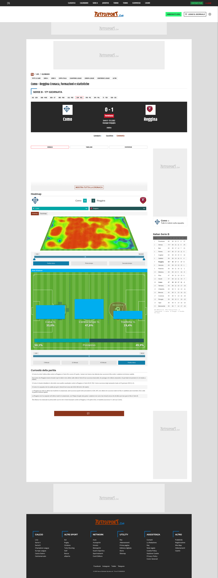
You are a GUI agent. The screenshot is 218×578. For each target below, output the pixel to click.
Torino (115, 3)
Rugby (66, 543)
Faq (148, 545)
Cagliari (160, 255)
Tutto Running (69, 548)
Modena (161, 272)
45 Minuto (103, 362)
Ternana (161, 286)
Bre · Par (61, 97)
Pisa (159, 275)
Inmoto (95, 545)
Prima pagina (124, 545)
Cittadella (161, 289)
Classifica (71, 3)
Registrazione (180, 543)
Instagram (106, 566)
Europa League (89, 78)
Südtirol (160, 258)
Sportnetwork (98, 553)
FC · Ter (105, 97)
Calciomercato (40, 556)
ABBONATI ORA (173, 14)
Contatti (150, 540)
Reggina (95, 208)
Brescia (160, 292)
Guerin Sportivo (98, 551)
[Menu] (8, 3)
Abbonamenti (124, 543)
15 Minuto (75, 362)
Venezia (160, 265)
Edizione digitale (125, 548)
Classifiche (109, 136)
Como (37, 208)
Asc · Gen (35, 97)
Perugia (160, 299)
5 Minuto (46, 362)
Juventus (105, 3)
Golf (65, 551)
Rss (121, 540)
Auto (94, 540)
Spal (159, 303)
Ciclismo (67, 545)
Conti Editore (97, 556)
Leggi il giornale (196, 14)
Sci (65, 540)
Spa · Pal (97, 97)
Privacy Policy (152, 556)
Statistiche (128, 147)
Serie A (95, 3)
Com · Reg (79, 97)
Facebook (97, 566)
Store (122, 551)
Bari (159, 248)
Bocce (66, 553)
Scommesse (136, 3)
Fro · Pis (88, 97)
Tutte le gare (36, 78)
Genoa (160, 245)
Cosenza (161, 296)
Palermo (161, 268)
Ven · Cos (113, 97)
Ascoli (160, 279)
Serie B (53, 78)
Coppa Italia (63, 78)
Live (209, 3)
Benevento (161, 306)
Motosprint (97, 548)
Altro (114, 78)
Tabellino (89, 147)
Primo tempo (89, 263)
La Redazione (152, 543)
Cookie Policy (152, 551)
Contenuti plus (196, 3)
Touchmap (43, 213)
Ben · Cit (52, 97)
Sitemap (123, 553)
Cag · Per (70, 97)
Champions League (76, 78)
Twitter (113, 566)
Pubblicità (178, 540)
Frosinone (161, 241)
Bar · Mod (44, 97)
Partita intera (51, 263)
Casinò (147, 3)
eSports (67, 556)
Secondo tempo (127, 263)
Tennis (125, 3)
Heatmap (35, 213)
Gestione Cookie (153, 553)
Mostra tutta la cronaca (89, 187)
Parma (160, 251)
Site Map (178, 545)
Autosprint (97, 543)
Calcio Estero (40, 553)
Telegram (121, 566)
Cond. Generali (152, 559)
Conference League (103, 78)
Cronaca (50, 147)
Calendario (84, 3)
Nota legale (151, 548)
